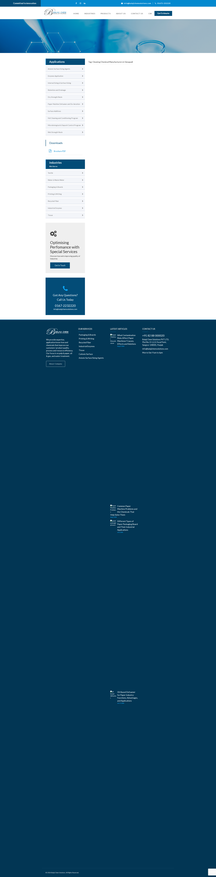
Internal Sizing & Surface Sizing (59, 83)
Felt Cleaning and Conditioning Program (63, 118)
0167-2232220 (65, 305)
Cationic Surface (86, 354)
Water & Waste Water (56, 180)
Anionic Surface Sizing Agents (59, 69)
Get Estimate (163, 13)
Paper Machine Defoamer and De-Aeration (64, 104)
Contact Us (137, 14)
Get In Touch (60, 265)
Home (76, 14)
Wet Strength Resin (55, 132)
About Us (121, 14)
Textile (50, 173)
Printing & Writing (55, 194)
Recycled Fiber (53, 201)
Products (106, 14)
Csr (150, 14)
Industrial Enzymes (55, 208)
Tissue (50, 215)
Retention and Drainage (57, 90)
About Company (55, 364)
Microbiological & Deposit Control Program (64, 125)
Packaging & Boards (55, 187)
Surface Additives (54, 111)
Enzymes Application (55, 76)
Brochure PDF (60, 151)
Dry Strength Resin (55, 97)
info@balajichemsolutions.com (65, 309)
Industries (89, 14)
